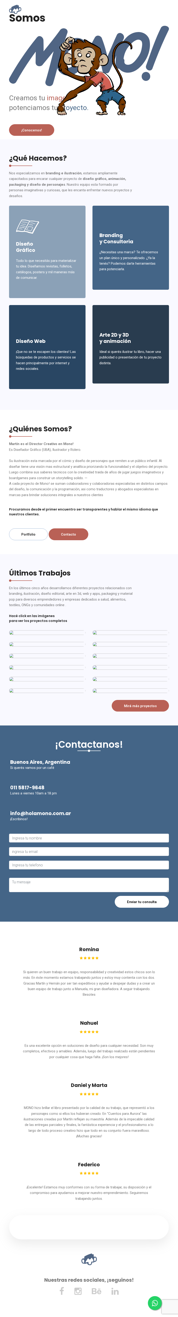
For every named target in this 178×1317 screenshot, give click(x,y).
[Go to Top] (174, 1305)
